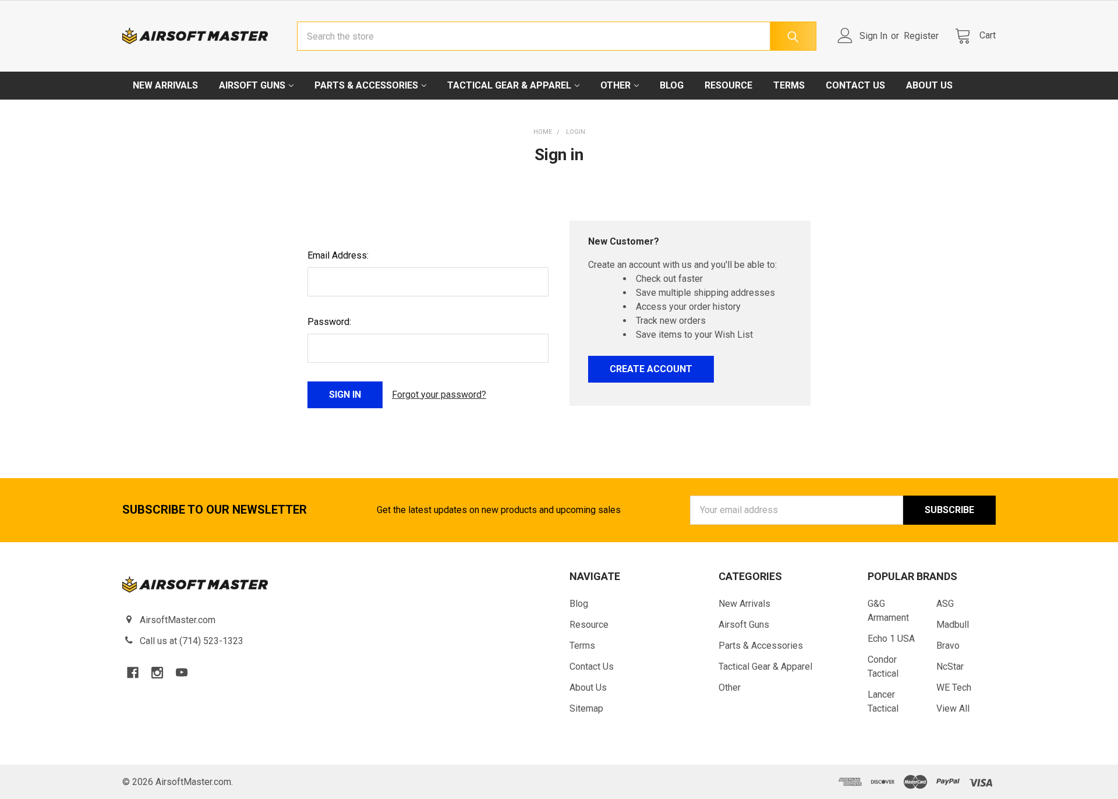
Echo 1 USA (891, 638)
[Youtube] (181, 672)
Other (615, 85)
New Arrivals (165, 85)
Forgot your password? (439, 394)
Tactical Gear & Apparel (509, 85)
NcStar (950, 666)
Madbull (952, 624)
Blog (672, 85)
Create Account (651, 368)
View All (953, 708)
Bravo (948, 645)
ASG (945, 603)
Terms (789, 85)
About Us (929, 85)
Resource (728, 85)
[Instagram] (157, 672)
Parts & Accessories (366, 85)
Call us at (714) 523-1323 (191, 640)
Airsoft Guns (252, 85)
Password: (329, 321)
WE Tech (953, 687)
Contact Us (855, 85)
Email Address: (338, 255)
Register (921, 35)
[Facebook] (132, 672)
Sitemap (586, 708)
